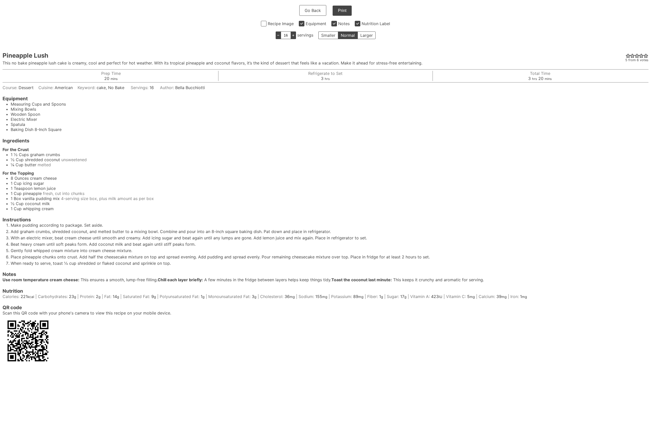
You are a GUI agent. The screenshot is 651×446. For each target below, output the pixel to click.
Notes (344, 23)
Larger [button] (366, 35)
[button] (628, 55)
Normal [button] (348, 35)
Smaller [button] (328, 35)
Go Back (313, 10)
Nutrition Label (376, 23)
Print (342, 10)
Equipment (316, 23)
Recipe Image (281, 23)
